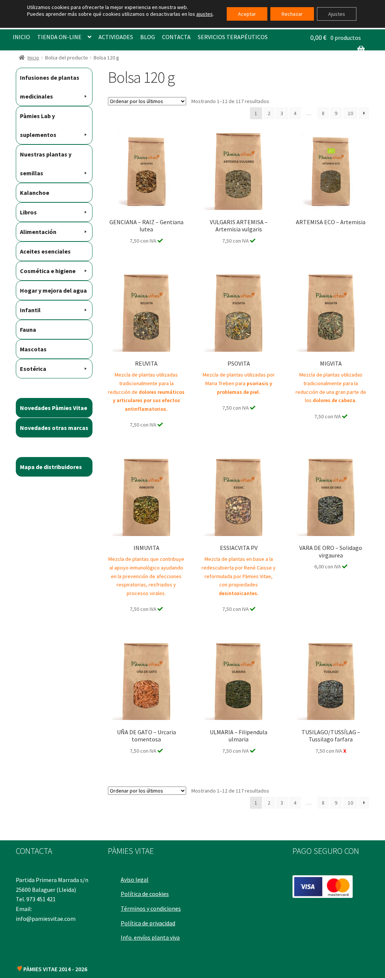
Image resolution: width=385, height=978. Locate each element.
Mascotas (33, 349)
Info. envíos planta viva (150, 937)
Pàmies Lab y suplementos (38, 125)
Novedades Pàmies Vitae (53, 408)
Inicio (33, 57)
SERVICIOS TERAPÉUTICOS (233, 37)
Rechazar (292, 14)
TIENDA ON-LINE (59, 37)
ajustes (204, 14)
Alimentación (38, 231)
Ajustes (336, 14)
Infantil (30, 310)
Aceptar (247, 14)
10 (350, 113)
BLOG (147, 37)
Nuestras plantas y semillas (45, 163)
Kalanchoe (34, 192)
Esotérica (33, 368)
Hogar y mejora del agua (53, 290)
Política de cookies (145, 894)
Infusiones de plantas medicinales (49, 87)
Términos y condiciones (151, 908)
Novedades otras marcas (54, 427)
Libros (28, 212)
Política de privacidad (148, 923)
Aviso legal (135, 879)
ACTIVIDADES (116, 37)
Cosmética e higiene (48, 271)
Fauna (28, 329)
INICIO (21, 37)
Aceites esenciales (45, 251)
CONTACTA (176, 37)
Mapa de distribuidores (51, 467)
